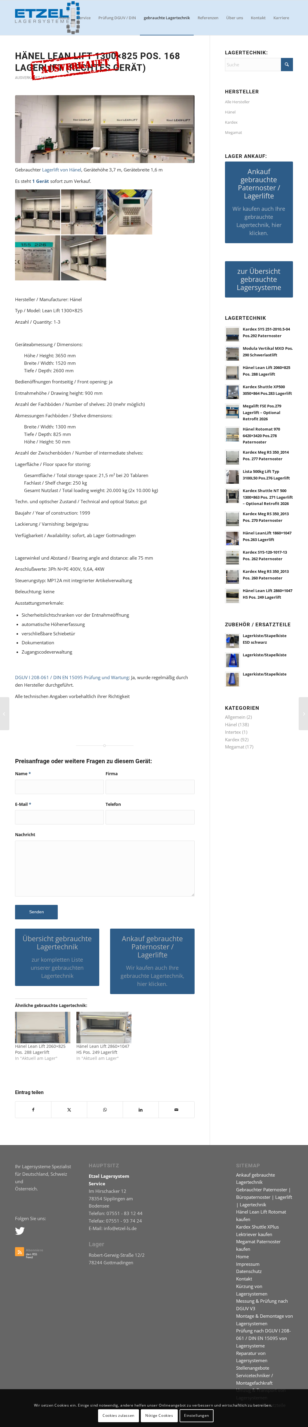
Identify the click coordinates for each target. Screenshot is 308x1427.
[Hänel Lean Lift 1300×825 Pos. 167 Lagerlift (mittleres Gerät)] (4, 713)
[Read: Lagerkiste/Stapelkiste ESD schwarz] (232, 640)
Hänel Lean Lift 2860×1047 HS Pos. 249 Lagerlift (102, 1049)
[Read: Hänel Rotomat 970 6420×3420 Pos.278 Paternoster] (232, 434)
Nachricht (25, 834)
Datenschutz (249, 1271)
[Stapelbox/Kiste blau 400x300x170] (303, 713)
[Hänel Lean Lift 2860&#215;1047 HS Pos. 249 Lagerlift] (104, 1027)
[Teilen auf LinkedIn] (141, 1110)
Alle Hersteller (237, 101)
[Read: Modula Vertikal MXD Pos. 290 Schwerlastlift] (232, 353)
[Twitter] (19, 1230)
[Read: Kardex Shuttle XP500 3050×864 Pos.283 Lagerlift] (232, 391)
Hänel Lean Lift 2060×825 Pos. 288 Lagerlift (40, 1049)
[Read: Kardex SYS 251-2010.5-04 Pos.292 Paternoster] (232, 334)
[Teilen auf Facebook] (33, 1110)
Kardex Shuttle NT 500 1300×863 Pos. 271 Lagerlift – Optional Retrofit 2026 (268, 497)
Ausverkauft (27, 78)
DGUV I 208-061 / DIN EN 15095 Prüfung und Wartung (72, 677)
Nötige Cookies (159, 1415)
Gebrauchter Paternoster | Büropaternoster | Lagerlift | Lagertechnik (264, 1197)
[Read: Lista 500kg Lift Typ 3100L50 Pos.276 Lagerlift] (232, 476)
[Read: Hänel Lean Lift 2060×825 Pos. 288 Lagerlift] (232, 372)
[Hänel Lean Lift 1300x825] (105, 129)
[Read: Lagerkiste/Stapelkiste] (232, 659)
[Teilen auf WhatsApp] (105, 1110)
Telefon (113, 804)
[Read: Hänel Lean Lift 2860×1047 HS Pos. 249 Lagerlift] (232, 595)
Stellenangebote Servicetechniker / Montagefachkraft (254, 1375)
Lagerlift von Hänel (61, 170)
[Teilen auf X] (69, 1110)
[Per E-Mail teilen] (176, 1110)
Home (242, 1256)
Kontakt (244, 1279)
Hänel (230, 112)
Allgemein (235, 717)
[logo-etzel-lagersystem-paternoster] (47, 17)
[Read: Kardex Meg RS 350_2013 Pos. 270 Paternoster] (232, 518)
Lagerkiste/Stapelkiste (265, 655)
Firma (112, 773)
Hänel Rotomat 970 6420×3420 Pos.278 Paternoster (261, 435)
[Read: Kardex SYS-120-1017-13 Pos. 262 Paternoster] (232, 557)
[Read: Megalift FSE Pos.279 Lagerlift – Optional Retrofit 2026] (232, 411)
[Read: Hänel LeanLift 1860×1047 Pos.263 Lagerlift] (232, 538)
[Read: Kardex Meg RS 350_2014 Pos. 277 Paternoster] (232, 457)
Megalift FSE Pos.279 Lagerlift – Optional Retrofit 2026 (262, 412)
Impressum (248, 1264)
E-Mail (23, 804)
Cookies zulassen (118, 1415)
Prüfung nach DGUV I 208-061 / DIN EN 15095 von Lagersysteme (263, 1338)
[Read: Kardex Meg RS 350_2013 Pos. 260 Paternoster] (232, 576)
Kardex (231, 122)
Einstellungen (196, 1415)
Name (23, 773)
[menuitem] (63, 17)
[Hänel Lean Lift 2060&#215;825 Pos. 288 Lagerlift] (42, 1027)
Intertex (233, 732)
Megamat (233, 132)
